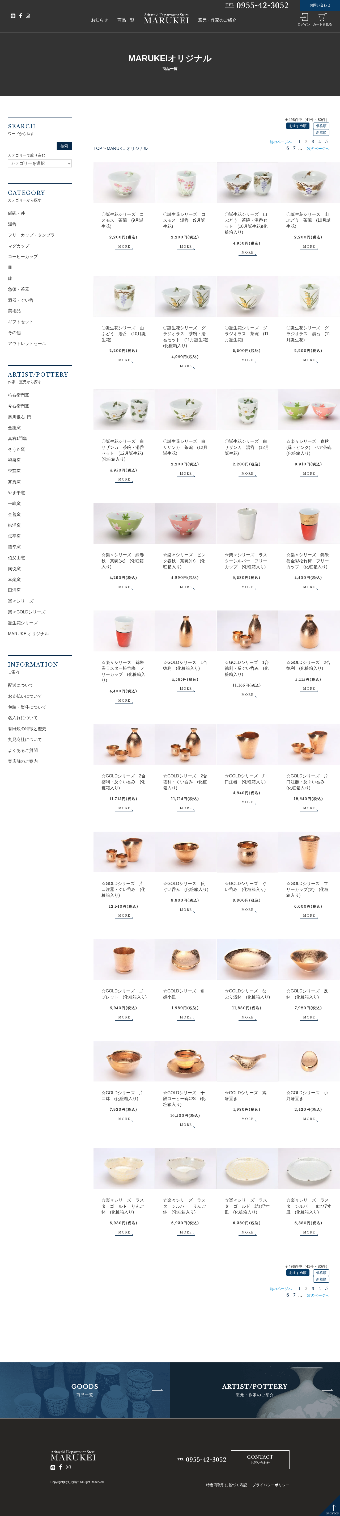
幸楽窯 (14, 579)
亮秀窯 (14, 482)
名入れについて (23, 717)
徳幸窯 (14, 547)
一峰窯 (14, 503)
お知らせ (99, 20)
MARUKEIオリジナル (127, 148)
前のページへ (281, 142)
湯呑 (12, 224)
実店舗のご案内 (23, 761)
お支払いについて (25, 696)
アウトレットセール (27, 343)
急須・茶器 (18, 289)
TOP (98, 148)
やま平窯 (16, 492)
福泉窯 (14, 460)
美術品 (14, 311)
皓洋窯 (14, 525)
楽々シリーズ (20, 601)
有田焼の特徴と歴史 (27, 728)
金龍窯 (14, 428)
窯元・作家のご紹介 (217, 20)
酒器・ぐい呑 (20, 300)
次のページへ (318, 148)
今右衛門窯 (18, 406)
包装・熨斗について (27, 707)
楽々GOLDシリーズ (26, 612)
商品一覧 (125, 20)
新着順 (321, 132)
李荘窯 (14, 471)
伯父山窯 (16, 557)
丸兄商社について (25, 739)
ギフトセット (20, 321)
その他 (14, 332)
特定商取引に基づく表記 (226, 1485)
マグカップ (18, 246)
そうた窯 (16, 449)
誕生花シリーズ (23, 623)
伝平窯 (14, 536)
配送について (20, 685)
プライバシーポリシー (271, 1485)
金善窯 (14, 514)
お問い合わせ (320, 5)
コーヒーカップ (23, 256)
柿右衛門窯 (18, 395)
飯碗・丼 (16, 213)
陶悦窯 (14, 568)
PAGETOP (332, 1513)
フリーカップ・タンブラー (33, 235)
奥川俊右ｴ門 (19, 417)
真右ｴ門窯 (17, 438)
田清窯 (14, 590)
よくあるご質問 (23, 750)
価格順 (321, 126)
